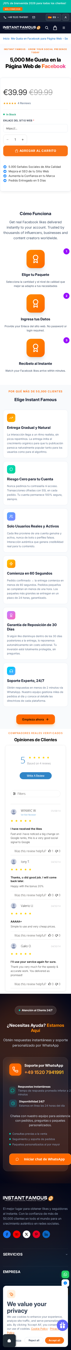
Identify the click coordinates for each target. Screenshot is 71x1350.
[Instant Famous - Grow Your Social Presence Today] (22, 27)
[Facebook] (7, 1234)
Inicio (6, 38)
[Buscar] (47, 28)
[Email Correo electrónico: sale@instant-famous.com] (34, 17)
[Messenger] (65, 1283)
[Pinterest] (36, 1234)
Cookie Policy (39, 1328)
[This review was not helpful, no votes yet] (56, 851)
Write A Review (35, 776)
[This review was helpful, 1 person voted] (49, 851)
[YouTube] (16, 1234)
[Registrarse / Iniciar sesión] (65, 17)
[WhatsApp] (65, 1274)
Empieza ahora (33, 719)
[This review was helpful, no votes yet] (49, 895)
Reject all (34, 1340)
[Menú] (63, 27)
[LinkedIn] (46, 1234)
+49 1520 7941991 (44, 1072)
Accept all (54, 1340)
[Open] (9, 1340)
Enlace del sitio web (18, 120)
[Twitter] (26, 1234)
